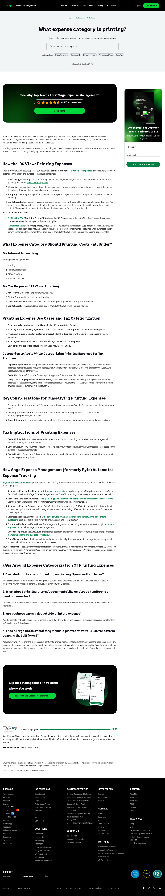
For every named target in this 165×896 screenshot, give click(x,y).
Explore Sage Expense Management (32, 695)
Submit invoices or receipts (51, 491)
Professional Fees (106, 55)
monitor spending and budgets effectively (29, 535)
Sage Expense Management (16, 482)
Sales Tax (119, 55)
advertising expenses (37, 182)
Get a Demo (151, 5)
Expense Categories (76, 18)
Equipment (75, 55)
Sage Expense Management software (31, 770)
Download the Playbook (143, 164)
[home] (23, 6)
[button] (63, 5)
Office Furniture (61, 55)
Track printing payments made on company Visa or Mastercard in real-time (76, 498)
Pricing (100, 6)
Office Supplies (89, 55)
